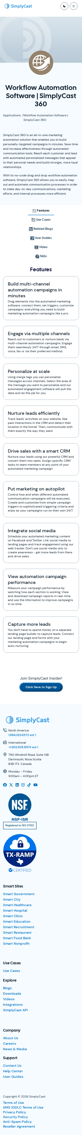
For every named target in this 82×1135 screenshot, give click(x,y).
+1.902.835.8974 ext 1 (23, 747)
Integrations (13, 1004)
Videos (8, 999)
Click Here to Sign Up (41, 687)
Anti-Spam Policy (17, 1121)
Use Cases (11, 970)
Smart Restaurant (17, 932)
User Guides (13, 1076)
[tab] (41, 211)
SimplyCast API (15, 1010)
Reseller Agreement (19, 1126)
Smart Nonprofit (16, 943)
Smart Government (19, 894)
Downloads (12, 993)
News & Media (15, 1049)
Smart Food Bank (17, 938)
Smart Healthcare (17, 905)
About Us (10, 1038)
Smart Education (17, 921)
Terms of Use (13, 1102)
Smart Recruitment (18, 927)
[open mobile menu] (73, 6)
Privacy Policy (14, 1112)
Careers (9, 1043)
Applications (12, 115)
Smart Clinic (13, 916)
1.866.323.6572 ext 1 (22, 735)
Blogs (7, 988)
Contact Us (12, 1065)
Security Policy (15, 1117)
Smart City (11, 899)
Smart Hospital (15, 910)
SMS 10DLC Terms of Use (23, 1107)
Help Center (13, 1071)
